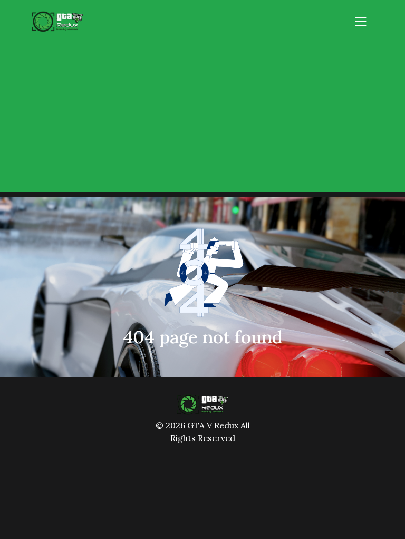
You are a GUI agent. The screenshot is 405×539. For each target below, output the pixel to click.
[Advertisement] (202, 118)
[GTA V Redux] (202, 403)
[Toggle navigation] (360, 21)
